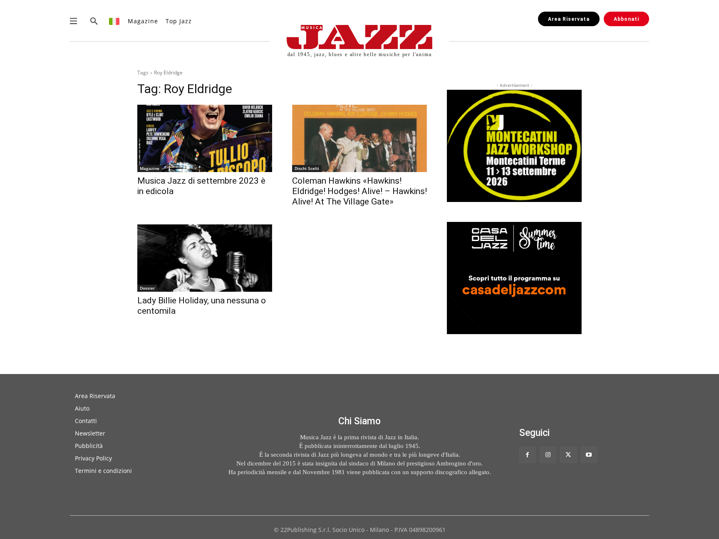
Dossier (147, 288)
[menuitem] (114, 21)
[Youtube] (589, 455)
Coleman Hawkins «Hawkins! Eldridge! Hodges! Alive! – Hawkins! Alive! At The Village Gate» (359, 191)
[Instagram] (548, 455)
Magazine (149, 168)
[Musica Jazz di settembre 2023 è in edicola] (204, 138)
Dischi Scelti (307, 168)
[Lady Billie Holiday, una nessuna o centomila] (204, 258)
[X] (568, 455)
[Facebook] (527, 455)
